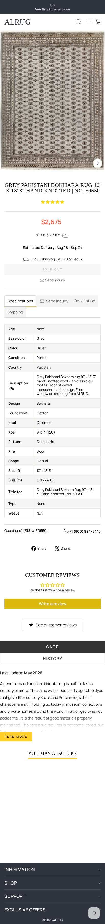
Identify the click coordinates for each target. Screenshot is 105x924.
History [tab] (52, 658)
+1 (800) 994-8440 (85, 531)
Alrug (17, 22)
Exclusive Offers (25, 910)
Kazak (46, 697)
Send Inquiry (55, 280)
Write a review (53, 604)
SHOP (10, 883)
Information (19, 869)
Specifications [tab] (20, 301)
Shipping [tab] (15, 312)
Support (14, 896)
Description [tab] (84, 300)
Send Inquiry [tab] (57, 301)
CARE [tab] (52, 647)
